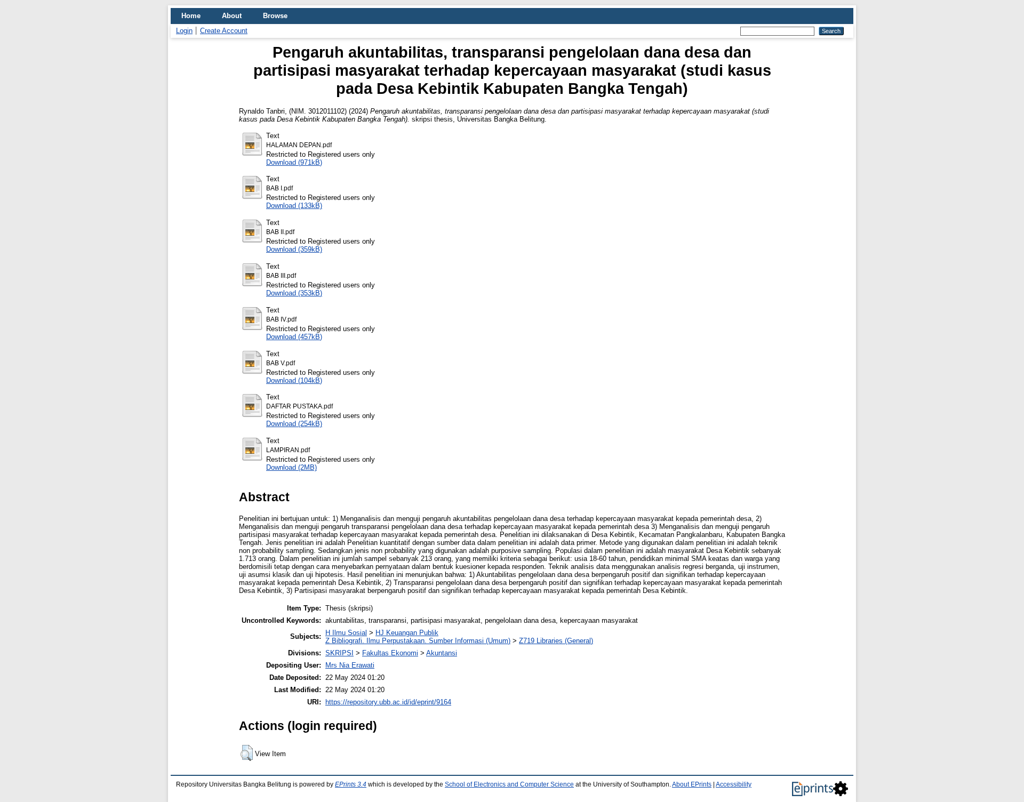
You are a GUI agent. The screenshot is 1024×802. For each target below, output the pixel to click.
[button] (247, 753)
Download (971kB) (294, 162)
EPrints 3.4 (350, 784)
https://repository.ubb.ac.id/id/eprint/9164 (388, 702)
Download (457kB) (294, 337)
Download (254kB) (294, 424)
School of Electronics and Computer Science (509, 784)
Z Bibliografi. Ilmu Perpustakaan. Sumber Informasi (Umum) (417, 641)
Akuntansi (441, 653)
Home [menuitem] (191, 16)
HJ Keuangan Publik (406, 633)
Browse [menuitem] (275, 16)
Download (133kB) (294, 206)
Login (184, 31)
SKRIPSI (339, 653)
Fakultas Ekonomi (390, 653)
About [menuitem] (232, 16)
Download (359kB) (294, 249)
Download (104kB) (294, 380)
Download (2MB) (291, 467)
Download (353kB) (294, 293)
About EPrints (691, 784)
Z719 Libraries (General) (556, 641)
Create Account (223, 31)
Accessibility (733, 784)
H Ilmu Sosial (346, 633)
